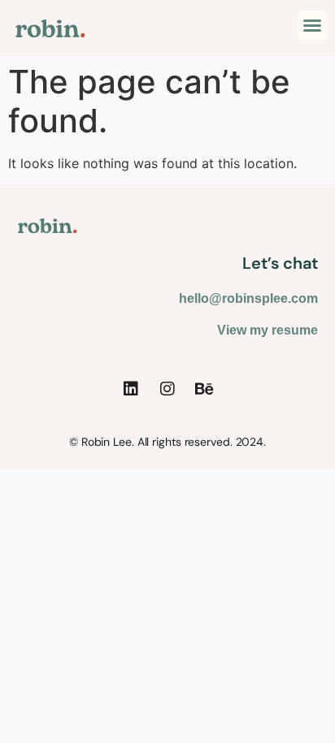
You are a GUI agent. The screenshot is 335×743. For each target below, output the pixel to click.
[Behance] (204, 389)
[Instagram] (167, 389)
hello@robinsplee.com (248, 298)
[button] (312, 25)
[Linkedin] (131, 389)
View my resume (267, 330)
